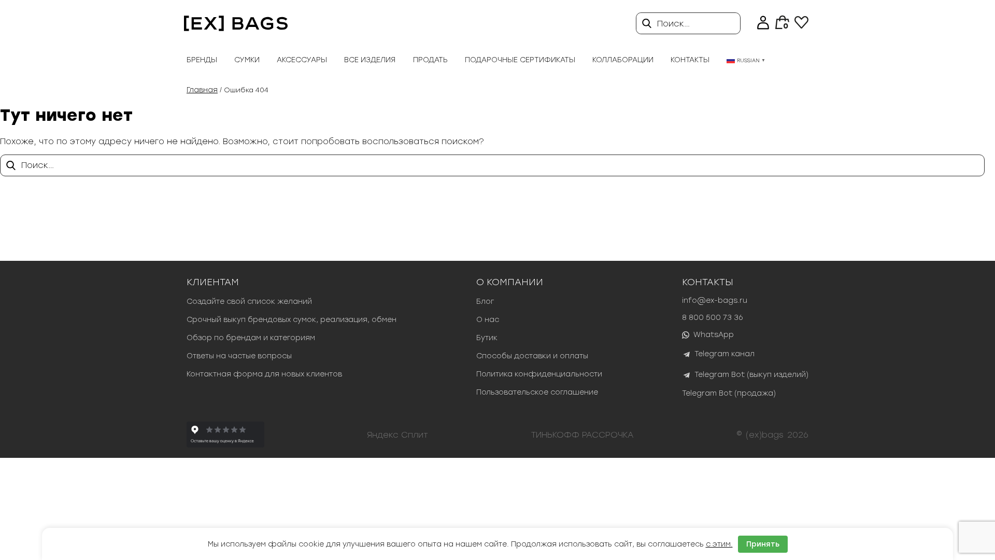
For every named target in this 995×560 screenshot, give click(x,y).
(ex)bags (765, 435)
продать (430, 59)
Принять (762, 544)
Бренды (202, 59)
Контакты (690, 59)
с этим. (719, 544)
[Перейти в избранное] (801, 26)
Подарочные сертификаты (520, 59)
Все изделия (369, 59)
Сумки (247, 59)
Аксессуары (302, 59)
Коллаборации (622, 59)
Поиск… (673, 24)
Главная (202, 90)
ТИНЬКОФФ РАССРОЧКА (582, 435)
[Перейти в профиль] (763, 24)
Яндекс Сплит (397, 435)
